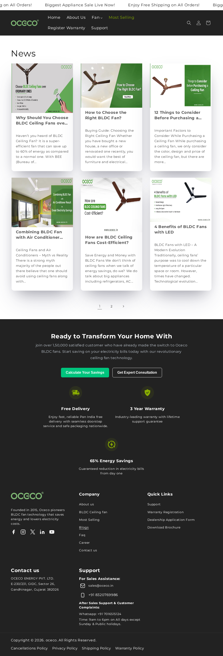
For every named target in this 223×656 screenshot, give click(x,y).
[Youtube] (51, 533)
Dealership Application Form (171, 520)
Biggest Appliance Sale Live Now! (71, 5)
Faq (82, 535)
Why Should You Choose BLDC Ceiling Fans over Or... (42, 120)
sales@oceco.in (100, 586)
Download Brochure (164, 527)
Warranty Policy (129, 648)
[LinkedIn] (42, 533)
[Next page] (123, 306)
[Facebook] (13, 533)
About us (86, 504)
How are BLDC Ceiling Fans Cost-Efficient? (109, 240)
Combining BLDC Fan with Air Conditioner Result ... (39, 235)
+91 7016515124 (109, 614)
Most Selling (89, 520)
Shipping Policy (96, 648)
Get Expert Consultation (137, 372)
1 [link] (100, 306)
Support (154, 504)
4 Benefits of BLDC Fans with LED (180, 229)
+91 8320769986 (103, 595)
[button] (189, 23)
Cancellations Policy (29, 648)
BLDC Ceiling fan (93, 512)
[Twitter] (32, 533)
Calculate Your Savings (85, 372)
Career (84, 543)
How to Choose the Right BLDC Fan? (106, 115)
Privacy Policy (65, 648)
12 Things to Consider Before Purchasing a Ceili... (177, 115)
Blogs (84, 527)
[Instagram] (23, 533)
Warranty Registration (165, 512)
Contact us (88, 550)
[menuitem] (54, 17)
